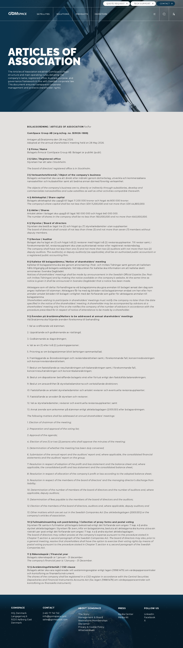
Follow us (151, 608)
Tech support (142, 3)
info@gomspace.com (54, 616)
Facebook (149, 617)
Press (122, 608)
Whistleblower (86, 630)
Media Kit (123, 617)
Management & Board (90, 617)
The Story (83, 614)
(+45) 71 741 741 (51, 613)
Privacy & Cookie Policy (91, 627)
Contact (165, 3)
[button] (156, 14)
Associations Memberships (92, 620)
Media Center (125, 614)
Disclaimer (84, 624)
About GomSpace (89, 608)
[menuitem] (92, 614)
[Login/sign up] (172, 14)
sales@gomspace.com (55, 619)
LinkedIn (149, 614)
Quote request (116, 3)
